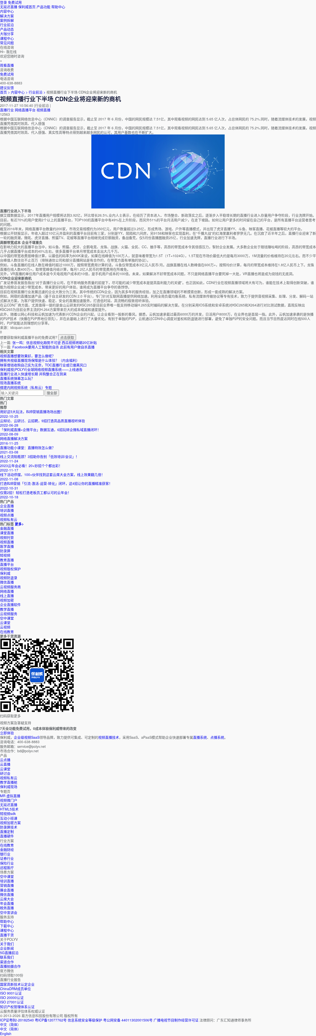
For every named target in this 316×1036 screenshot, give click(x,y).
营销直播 (7, 885)
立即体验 (7, 732)
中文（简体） (10, 1028)
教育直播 (7, 559)
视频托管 (7, 537)
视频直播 (43, 109)
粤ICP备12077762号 (51, 1019)
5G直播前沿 (9, 952)
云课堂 (5, 622)
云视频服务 (8, 613)
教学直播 (7, 609)
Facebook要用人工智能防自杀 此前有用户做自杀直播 (53, 346)
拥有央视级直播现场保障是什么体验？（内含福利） (39, 360)
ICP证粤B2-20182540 (17, 1019)
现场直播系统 (10, 382)
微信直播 (7, 582)
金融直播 (7, 528)
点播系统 (217, 737)
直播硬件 (7, 835)
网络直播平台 (25, 109)
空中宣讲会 (8, 912)
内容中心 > (19, 92)
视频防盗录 (8, 577)
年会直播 (7, 903)
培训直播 (7, 880)
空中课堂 (7, 618)
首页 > (5, 92)
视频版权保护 (10, 568)
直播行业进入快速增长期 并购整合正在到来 (33, 373)
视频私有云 (8, 777)
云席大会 (7, 898)
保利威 (5, 573)
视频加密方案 (10, 822)
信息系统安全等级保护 (85, 1019)
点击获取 (67, 337)
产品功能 (43, 6)
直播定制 (7, 831)
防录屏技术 (8, 827)
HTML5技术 (9, 809)
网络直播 (7, 591)
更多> (19, 523)
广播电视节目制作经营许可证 (176, 1019)
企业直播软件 (10, 604)
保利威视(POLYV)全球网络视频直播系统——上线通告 (41, 369)
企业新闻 (7, 948)
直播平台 (7, 564)
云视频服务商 (10, 586)
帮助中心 (58, 6)
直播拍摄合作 (10, 966)
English (5, 1033)
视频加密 (7, 600)
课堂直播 (7, 532)
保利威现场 (8, 786)
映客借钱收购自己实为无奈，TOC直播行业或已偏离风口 (43, 364)
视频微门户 (8, 800)
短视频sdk (8, 813)
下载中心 (7, 925)
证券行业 (7, 858)
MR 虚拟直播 (10, 795)
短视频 (5, 555)
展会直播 (7, 889)
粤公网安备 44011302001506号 (128, 1019)
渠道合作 (7, 961)
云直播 (5, 764)
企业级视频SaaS (27, 737)
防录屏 (5, 550)
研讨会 (5, 773)
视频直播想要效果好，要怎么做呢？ (27, 355)
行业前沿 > (37, 92)
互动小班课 (8, 818)
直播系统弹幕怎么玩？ (17, 378)
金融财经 (7, 849)
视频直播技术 (108, 737)
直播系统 (200, 737)
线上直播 (7, 595)
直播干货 (7, 934)
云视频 (5, 626)
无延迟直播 (8, 6)
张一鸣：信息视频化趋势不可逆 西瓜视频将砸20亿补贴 (54, 342)
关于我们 (7, 943)
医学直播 (7, 546)
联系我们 (7, 957)
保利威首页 (27, 6)
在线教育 (7, 631)
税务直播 (7, 907)
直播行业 (7, 109)
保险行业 (7, 863)
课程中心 (7, 930)
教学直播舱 (8, 782)
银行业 (5, 853)
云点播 (5, 759)
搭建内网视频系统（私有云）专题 (26, 387)
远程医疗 (7, 867)
